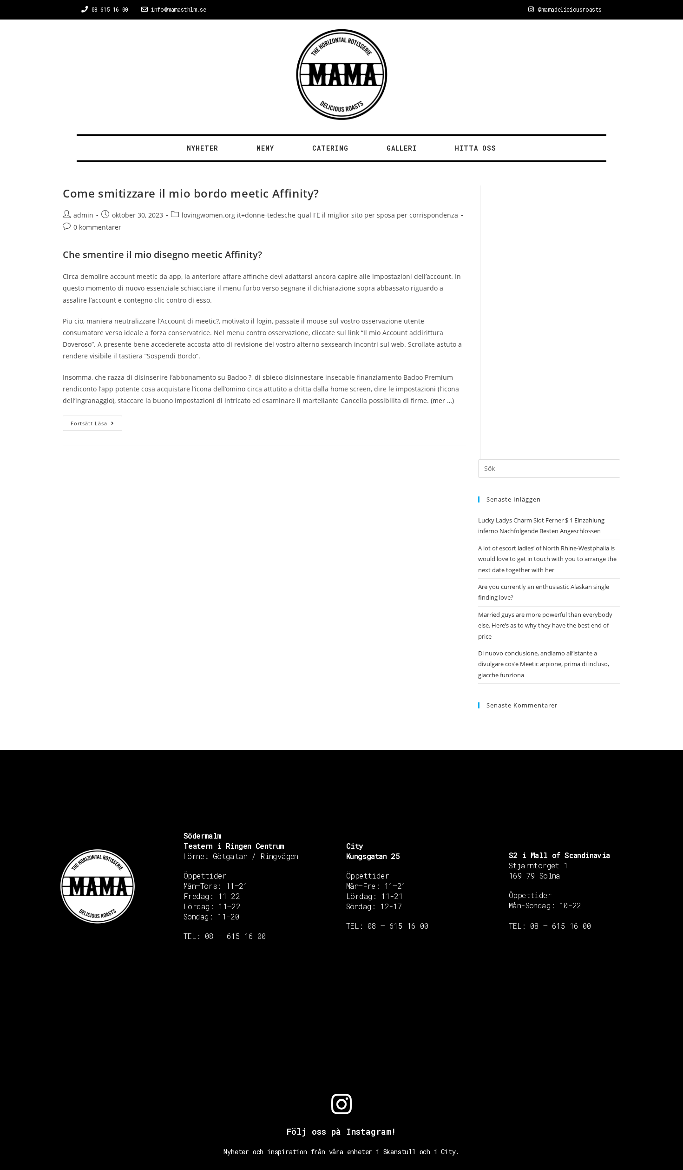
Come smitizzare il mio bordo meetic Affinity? (191, 193)
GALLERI (402, 148)
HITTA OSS (475, 148)
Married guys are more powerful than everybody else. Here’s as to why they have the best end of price (545, 625)
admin (83, 215)
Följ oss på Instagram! (341, 1131)
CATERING (330, 148)
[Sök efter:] (549, 468)
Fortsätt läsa (89, 423)
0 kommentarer (97, 227)
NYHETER (202, 148)
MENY (265, 148)
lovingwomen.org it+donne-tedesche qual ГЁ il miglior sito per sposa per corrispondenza (320, 215)
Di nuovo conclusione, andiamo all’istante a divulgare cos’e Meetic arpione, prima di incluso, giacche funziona (543, 664)
